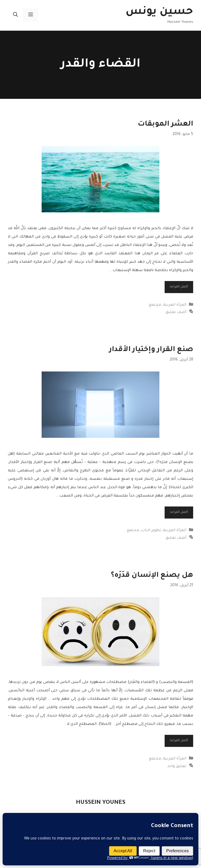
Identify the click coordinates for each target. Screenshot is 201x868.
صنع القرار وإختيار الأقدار (151, 350)
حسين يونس (159, 12)
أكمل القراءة (179, 287)
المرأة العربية (174, 305)
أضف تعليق (175, 312)
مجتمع (155, 305)
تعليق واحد (176, 766)
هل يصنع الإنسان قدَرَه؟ (152, 576)
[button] (15, 15)
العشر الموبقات (165, 124)
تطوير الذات (151, 531)
